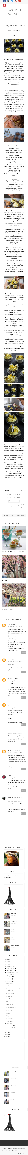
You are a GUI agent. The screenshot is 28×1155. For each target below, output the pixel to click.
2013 (6, 1036)
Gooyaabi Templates (7, 1150)
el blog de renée (12, 767)
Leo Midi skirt (14, 921)
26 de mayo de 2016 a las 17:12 (15, 733)
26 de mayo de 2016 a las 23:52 (15, 752)
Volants (12, 1099)
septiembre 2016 (11, 972)
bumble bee (22, 505)
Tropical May (9, 1021)
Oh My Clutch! (13, 678)
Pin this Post (15, 501)
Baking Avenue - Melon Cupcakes (14, 551)
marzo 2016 (10, 1026)
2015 (6, 1032)
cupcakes (4, 507)
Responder (23, 652)
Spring (4, 580)
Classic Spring (10, 993)
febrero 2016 (10, 1028)
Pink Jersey (13, 913)
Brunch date (13, 1071)
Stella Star (12, 1092)
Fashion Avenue (14, 12)
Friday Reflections (11, 1007)
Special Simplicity (15, 945)
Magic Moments (10, 1016)
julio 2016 (9, 977)
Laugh (8, 1013)
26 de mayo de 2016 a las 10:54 (15, 661)
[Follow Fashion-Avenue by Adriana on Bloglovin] (9, 904)
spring (20, 507)
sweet (24, 507)
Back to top (21, 1153)
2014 (6, 1034)
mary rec (11, 731)
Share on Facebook (14, 494)
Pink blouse (9, 1010)
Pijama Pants (9, 996)
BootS (12, 937)
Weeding (8, 1002)
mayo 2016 (9, 981)
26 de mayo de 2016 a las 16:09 (15, 708)
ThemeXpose (15, 1148)
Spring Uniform (10, 986)
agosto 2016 (10, 975)
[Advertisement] (11, 1050)
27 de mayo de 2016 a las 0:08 (15, 801)
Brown (12, 929)
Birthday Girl (9, 1018)
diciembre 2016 (11, 966)
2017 (6, 962)
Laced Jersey (13, 1078)
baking (8, 505)
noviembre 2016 (11, 968)
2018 (6, 960)
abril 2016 (9, 1023)
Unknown (11, 624)
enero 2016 (9, 1030)
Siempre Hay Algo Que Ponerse (15, 798)
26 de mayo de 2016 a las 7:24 (15, 626)
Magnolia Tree (7, 609)
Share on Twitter (14, 497)
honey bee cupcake (13, 507)
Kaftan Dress (9, 983)
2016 (6, 964)
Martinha (11, 775)
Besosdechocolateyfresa (16, 704)
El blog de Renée (14, 750)
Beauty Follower (14, 659)
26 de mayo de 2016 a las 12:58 (15, 681)
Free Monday (9, 1004)
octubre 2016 (10, 970)
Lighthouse (9, 999)
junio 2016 (9, 979)
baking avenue (14, 505)
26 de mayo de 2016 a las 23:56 (15, 778)
